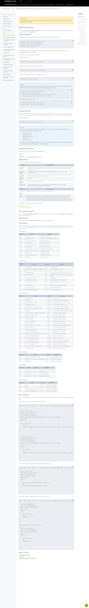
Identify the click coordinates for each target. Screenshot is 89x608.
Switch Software (48, 8)
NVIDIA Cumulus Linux (24, 4)
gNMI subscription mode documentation (27, 558)
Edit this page (80, 13)
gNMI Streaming (7, 52)
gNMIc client (22, 556)
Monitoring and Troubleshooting (9, 35)
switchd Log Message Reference (7, 68)
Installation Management (7, 21)
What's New (5, 16)
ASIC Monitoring (7, 62)
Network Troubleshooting (8, 47)
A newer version (23, 20)
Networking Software (38, 8)
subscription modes (40, 151)
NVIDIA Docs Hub (20, 8)
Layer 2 (4, 28)
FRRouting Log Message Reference (8, 71)
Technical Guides (70, 4)
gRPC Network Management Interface (31, 30)
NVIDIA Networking (29, 8)
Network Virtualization (7, 30)
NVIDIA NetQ (33, 4)
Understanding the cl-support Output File (9, 40)
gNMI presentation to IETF (24, 554)
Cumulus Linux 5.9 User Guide (7, 14)
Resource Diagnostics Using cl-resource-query (9, 59)
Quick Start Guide (6, 19)
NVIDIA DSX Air (41, 4)
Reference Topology (6, 74)
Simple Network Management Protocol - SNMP (9, 50)
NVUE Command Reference (8, 80)
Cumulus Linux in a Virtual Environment (8, 77)
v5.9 (13, 8)
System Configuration (7, 23)
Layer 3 (4, 32)
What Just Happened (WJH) (30, 213)
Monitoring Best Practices (8, 64)
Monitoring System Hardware (9, 37)
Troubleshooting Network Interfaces (8, 44)
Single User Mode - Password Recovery (9, 56)
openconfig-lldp (22, 184)
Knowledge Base (60, 4)
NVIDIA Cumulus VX (50, 4)
